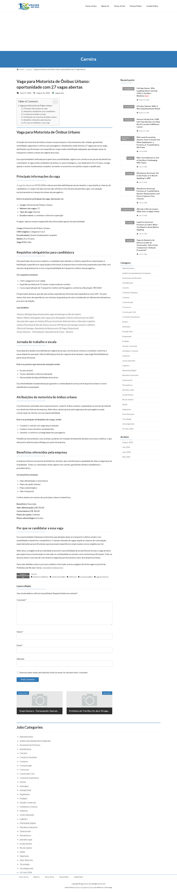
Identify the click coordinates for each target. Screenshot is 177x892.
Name (20, 631)
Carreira (34, 574)
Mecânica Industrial (130, 375)
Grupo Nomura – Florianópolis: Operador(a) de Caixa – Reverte (45, 331)
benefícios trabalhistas (41, 577)
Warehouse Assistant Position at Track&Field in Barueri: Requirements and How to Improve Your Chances (148, 193)
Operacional (127, 380)
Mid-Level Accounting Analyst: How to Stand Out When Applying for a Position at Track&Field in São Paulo (148, 142)
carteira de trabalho (58, 577)
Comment (22, 600)
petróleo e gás (128, 390)
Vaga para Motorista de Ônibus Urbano (36, 106)
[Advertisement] (88, 31)
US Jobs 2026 (127, 429)
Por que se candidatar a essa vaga (37, 123)
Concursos (126, 307)
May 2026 (126, 457)
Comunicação (127, 302)
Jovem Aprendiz (128, 360)
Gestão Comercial (129, 346)
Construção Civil (129, 312)
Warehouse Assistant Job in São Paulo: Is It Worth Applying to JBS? (148, 175)
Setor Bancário (128, 414)
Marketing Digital (129, 370)
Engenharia (126, 336)
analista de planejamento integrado (136, 273)
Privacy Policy (64, 877)
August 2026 (127, 442)
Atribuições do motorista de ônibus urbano (40, 117)
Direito (125, 322)
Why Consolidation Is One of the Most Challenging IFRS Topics (148, 160)
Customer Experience (131, 317)
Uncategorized (128, 424)
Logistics (126, 365)
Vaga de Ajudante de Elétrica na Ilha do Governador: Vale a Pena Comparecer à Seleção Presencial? (147, 245)
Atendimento (127, 283)
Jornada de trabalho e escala (35, 114)
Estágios (125, 341)
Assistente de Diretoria (131, 278)
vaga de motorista (102, 577)
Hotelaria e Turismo (130, 351)
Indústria (126, 356)
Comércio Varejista (130, 292)
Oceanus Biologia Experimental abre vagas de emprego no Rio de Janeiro (49, 314)
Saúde (124, 404)
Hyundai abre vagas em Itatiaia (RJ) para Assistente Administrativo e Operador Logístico (56, 321)
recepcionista (127, 394)
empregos (126, 326)
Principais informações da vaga (35, 108)
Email (20, 645)
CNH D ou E (73, 577)
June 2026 (126, 452)
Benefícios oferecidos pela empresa (37, 120)
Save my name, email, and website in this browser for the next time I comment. (54, 672)
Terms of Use (23, 877)
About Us (36, 877)
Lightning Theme (89, 888)
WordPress (77, 888)
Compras (126, 297)
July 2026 (126, 447)
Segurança (126, 409)
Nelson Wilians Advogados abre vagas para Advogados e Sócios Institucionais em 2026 (55, 317)
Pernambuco (127, 385)
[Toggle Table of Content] (54, 102)
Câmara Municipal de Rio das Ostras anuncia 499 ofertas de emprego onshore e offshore (56, 325)
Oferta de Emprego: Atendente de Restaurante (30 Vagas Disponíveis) (48, 328)
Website (20, 659)
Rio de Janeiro (128, 399)
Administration (128, 268)
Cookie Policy (78, 877)
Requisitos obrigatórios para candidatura (39, 111)
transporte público (86, 577)
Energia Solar (127, 331)
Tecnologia (126, 419)
